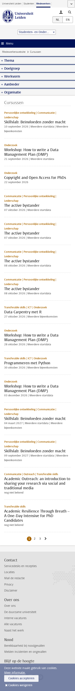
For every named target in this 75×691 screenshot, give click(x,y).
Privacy (8, 584)
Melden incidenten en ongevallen (25, 652)
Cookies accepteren (21, 678)
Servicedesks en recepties (20, 566)
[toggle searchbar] (69, 12)
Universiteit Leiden (11, 3)
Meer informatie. (15, 673)
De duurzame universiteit (20, 612)
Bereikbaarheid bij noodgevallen (24, 646)
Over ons (10, 606)
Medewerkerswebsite (13, 52)
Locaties (9, 572)
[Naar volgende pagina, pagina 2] (45, 538)
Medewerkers (43, 3)
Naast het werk (14, 630)
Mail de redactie (14, 578)
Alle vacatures (13, 624)
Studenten (29, 3)
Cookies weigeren (20, 685)
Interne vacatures (15, 618)
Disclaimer (10, 591)
